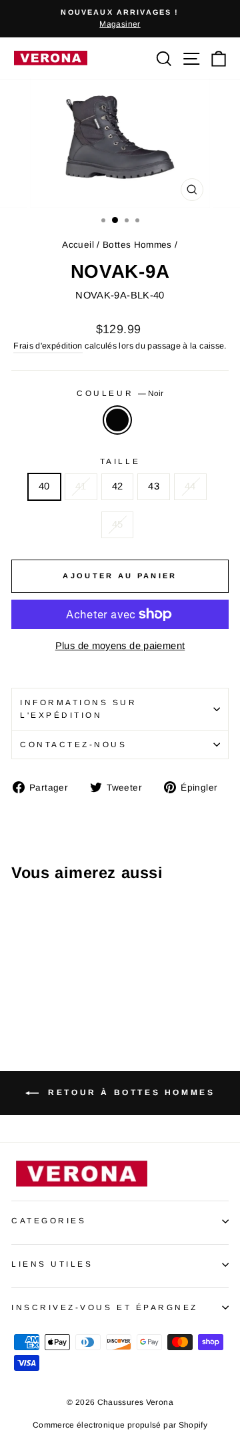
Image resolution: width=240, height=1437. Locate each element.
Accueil (78, 245)
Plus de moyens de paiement (120, 645)
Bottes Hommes (137, 245)
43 (153, 486)
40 (44, 486)
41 (81, 486)
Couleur (120, 393)
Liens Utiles (52, 1263)
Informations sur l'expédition (78, 708)
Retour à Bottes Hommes (129, 1092)
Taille (120, 461)
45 (117, 524)
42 (117, 486)
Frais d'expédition (48, 346)
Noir (117, 420)
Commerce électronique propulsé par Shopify (120, 1425)
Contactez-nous (73, 744)
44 (190, 486)
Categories (48, 1220)
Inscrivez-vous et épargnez (104, 1307)
